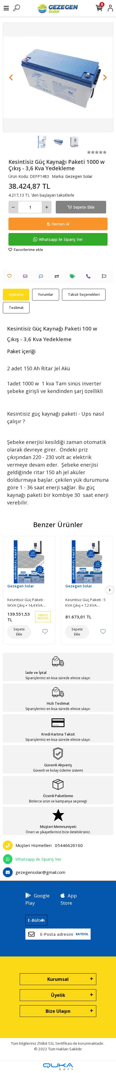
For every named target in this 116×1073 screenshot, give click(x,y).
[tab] (16, 295)
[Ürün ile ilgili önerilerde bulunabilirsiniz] (105, 276)
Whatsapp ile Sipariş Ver (61, 239)
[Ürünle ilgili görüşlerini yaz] (42, 276)
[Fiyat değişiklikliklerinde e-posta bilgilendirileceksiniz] (73, 276)
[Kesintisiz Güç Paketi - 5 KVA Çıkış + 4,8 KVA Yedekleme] (87, 561)
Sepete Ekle (84, 207)
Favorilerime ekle (28, 249)
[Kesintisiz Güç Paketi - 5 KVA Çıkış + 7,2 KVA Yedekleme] (29, 561)
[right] (110, 590)
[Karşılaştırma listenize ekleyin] (58, 276)
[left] (6, 590)
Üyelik (58, 995)
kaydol (82, 934)
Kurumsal (58, 979)
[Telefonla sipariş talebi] (90, 276)
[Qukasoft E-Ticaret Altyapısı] (58, 1066)
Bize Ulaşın (58, 1011)
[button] (11, 77)
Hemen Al (60, 224)
